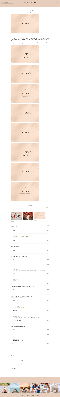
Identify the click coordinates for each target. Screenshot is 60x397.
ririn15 (12, 283)
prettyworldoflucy (14, 310)
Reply (48, 230)
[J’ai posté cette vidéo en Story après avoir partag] (5, 388)
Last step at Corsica (36, 219)
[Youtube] (56, 2)
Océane (12, 343)
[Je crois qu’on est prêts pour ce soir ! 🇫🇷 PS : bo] (35, 388)
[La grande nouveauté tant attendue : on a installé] (45, 388)
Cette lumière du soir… (25, 220)
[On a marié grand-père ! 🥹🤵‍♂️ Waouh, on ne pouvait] (25, 388)
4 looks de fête (12, 220)
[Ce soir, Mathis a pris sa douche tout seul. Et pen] (55, 388)
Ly (11, 225)
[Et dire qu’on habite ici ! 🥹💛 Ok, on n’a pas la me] (15, 388)
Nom (11, 355)
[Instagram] (55, 2)
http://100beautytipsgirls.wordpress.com (15, 247)
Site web (12, 358)
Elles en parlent (15, 230)
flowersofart (13, 273)
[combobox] (7, 2)
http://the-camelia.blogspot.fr (17, 237)
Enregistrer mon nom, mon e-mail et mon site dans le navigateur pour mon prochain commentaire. (21, 363)
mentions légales (37, 395)
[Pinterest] (58, 2)
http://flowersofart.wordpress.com (14, 275)
